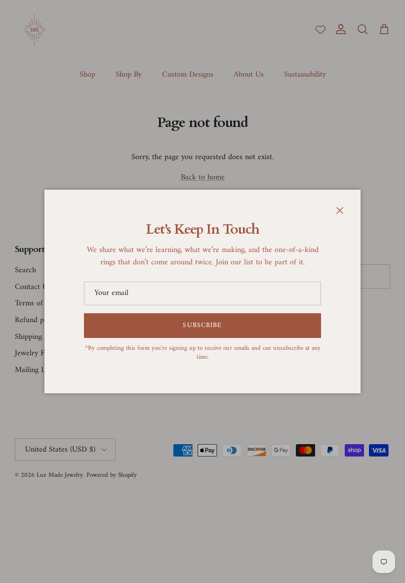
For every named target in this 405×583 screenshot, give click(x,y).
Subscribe (202, 325)
